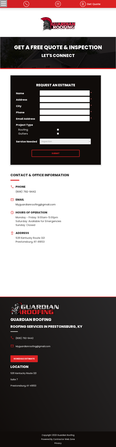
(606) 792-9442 (26, 191)
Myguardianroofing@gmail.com (36, 204)
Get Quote (93, 4)
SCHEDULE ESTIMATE (24, 358)
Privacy (58, 443)
